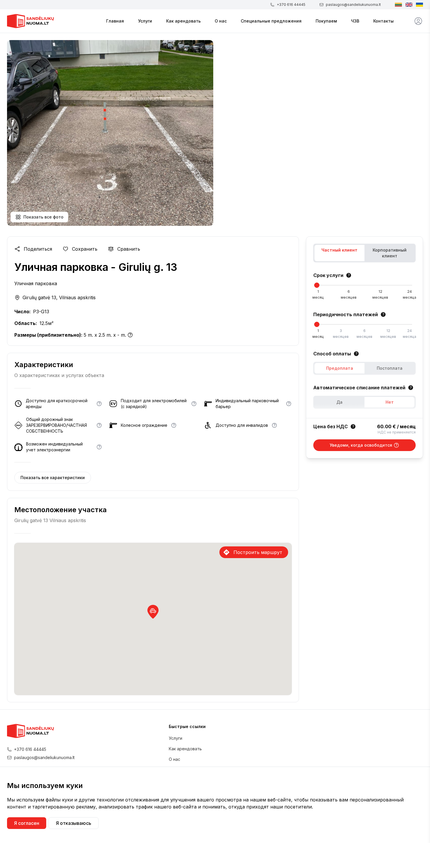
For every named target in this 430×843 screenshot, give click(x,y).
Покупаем (326, 20)
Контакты (383, 20)
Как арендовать (183, 20)
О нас (221, 20)
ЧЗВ (355, 20)
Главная (115, 20)
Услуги (145, 20)
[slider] (316, 285)
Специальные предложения (271, 20)
